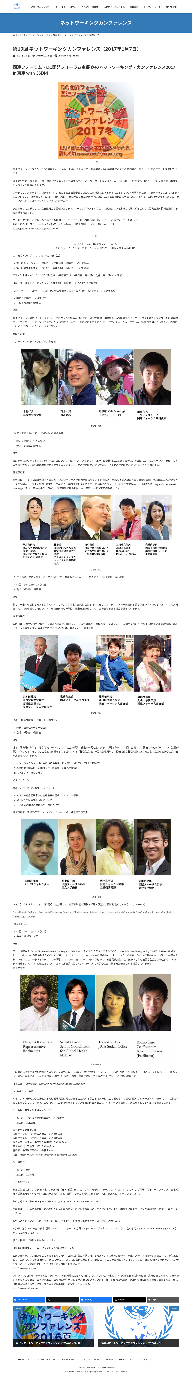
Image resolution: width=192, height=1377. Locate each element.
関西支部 (109, 1359)
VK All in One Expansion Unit (115, 1372)
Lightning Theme (95, 1372)
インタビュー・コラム (47, 1359)
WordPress (79, 1372)
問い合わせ (143, 1359)
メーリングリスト (125, 1359)
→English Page (20, 923)
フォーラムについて (24, 1359)
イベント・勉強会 (69, 1359)
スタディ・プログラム (91, 1359)
